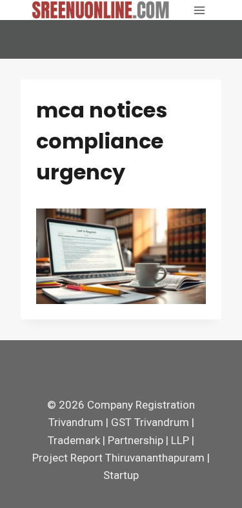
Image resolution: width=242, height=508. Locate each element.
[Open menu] (199, 10)
